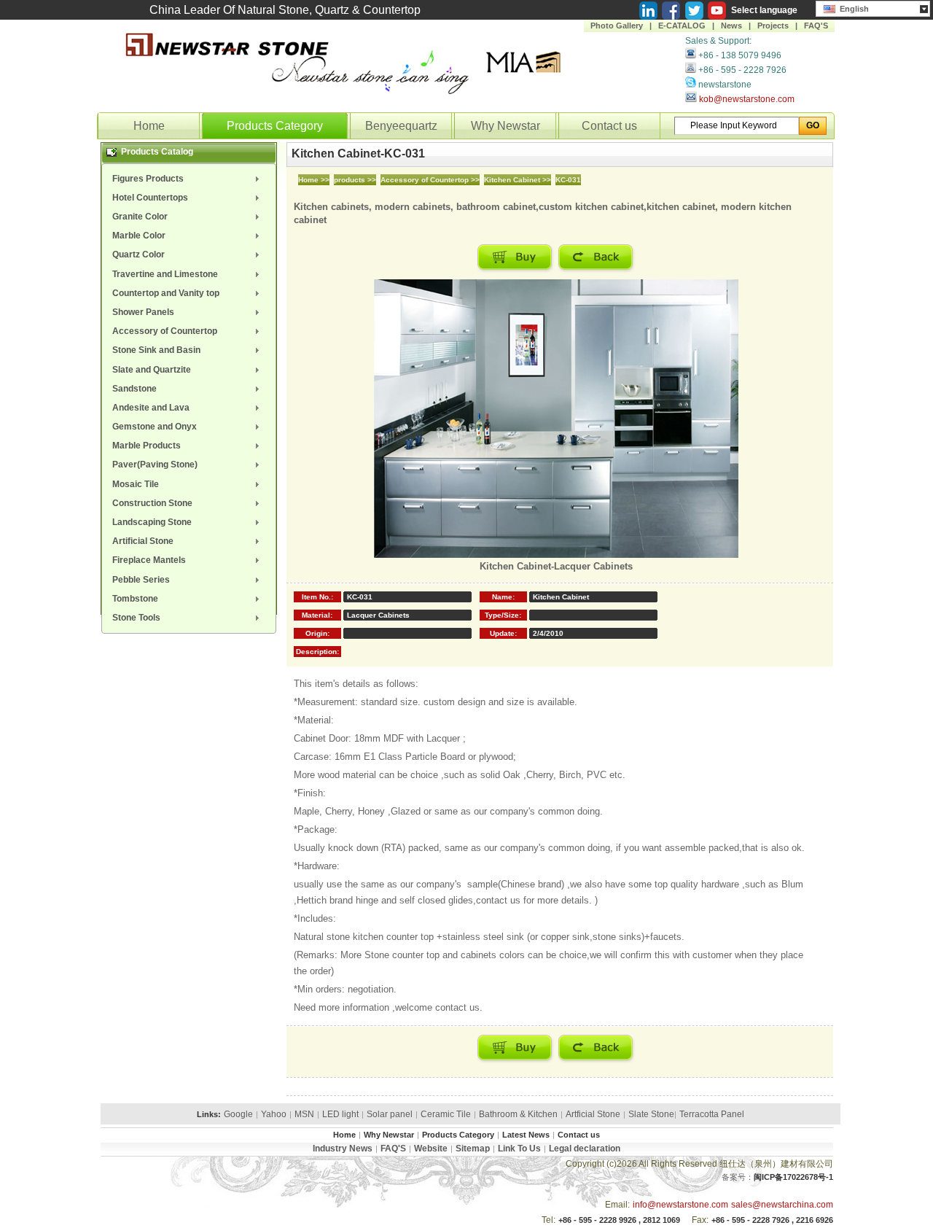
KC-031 (568, 180)
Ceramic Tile (446, 1114)
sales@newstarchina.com (782, 1205)
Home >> (313, 180)
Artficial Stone (593, 1114)
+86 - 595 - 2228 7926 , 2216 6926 (772, 1220)
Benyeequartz (401, 126)
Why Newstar (505, 126)
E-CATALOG (682, 25)
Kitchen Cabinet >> (517, 180)
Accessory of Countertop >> (430, 180)
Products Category (275, 126)
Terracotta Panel (711, 1114)
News (731, 25)
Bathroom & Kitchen (518, 1114)
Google (238, 1114)
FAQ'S (816, 25)
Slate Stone (651, 1114)
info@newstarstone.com (680, 1205)
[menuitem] (188, 178)
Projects (773, 25)
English (852, 8)
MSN (304, 1114)
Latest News (526, 1134)
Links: (209, 1114)
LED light (340, 1114)
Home (149, 126)
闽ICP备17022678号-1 (793, 1177)
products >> (355, 180)
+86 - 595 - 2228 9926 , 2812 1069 (619, 1220)
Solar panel (390, 1114)
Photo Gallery (616, 25)
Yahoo (273, 1114)
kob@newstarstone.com (747, 99)
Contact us (609, 126)
